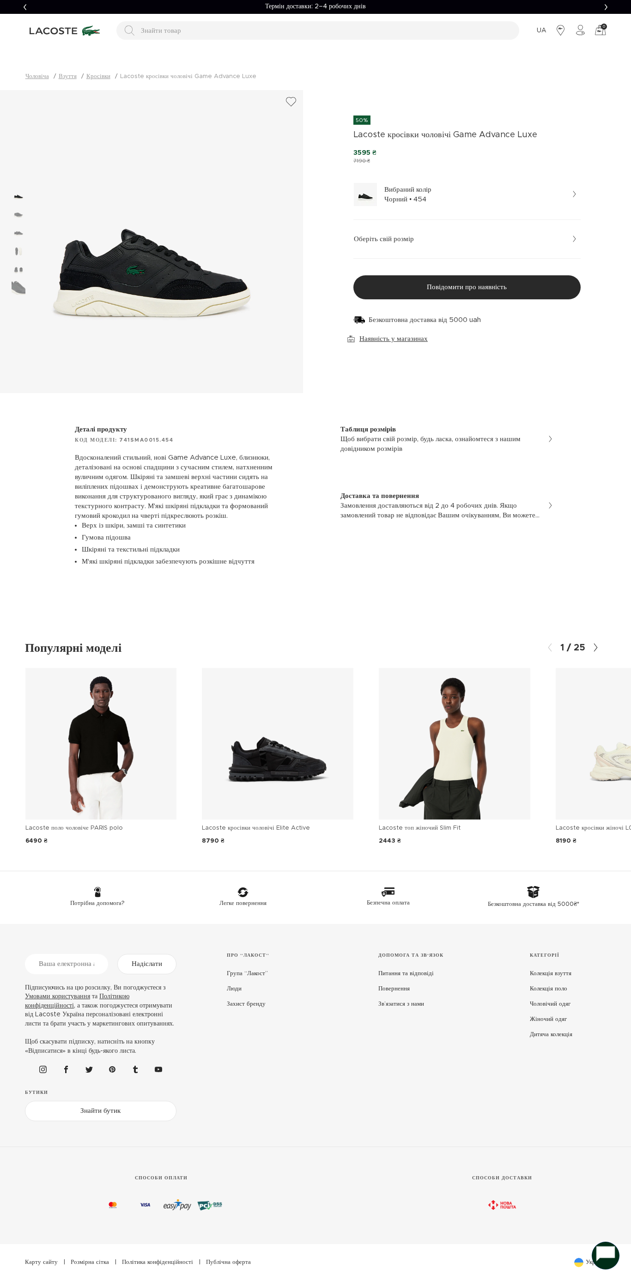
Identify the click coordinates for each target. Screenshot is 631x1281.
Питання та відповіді (406, 974)
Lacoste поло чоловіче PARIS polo (74, 828)
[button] (25, 7)
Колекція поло (548, 989)
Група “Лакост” (247, 974)
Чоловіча (37, 76)
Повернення (394, 989)
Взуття (68, 76)
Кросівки (98, 76)
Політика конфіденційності (157, 1262)
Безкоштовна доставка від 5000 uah (425, 319)
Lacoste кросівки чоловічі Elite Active (256, 828)
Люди (234, 989)
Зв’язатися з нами (401, 1004)
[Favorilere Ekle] (291, 102)
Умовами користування (57, 996)
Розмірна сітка (90, 1262)
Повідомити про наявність (467, 287)
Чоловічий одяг (550, 1004)
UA (541, 30)
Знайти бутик (100, 1110)
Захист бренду (246, 1004)
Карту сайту (41, 1262)
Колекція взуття (550, 974)
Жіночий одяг (548, 1019)
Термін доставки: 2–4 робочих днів (315, 6)
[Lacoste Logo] (66, 30)
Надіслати (147, 963)
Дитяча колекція (551, 1035)
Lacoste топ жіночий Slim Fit (420, 828)
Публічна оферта (228, 1262)
